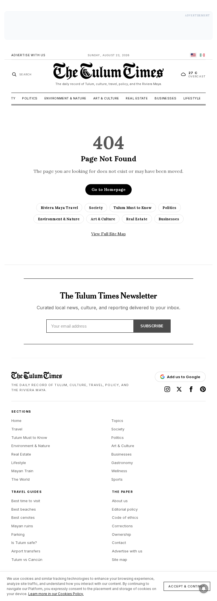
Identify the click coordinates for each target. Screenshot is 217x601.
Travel (16, 429)
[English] (193, 55)
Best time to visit (25, 500)
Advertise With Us (28, 55)
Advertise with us (127, 551)
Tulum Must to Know (132, 207)
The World (20, 479)
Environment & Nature (65, 98)
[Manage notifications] (203, 588)
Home (16, 420)
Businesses (165, 98)
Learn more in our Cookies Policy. (56, 594)
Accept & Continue (186, 586)
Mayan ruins (22, 526)
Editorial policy (125, 509)
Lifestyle (192, 98)
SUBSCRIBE (152, 326)
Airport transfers (25, 551)
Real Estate (137, 98)
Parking (18, 534)
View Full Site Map (108, 233)
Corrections (122, 526)
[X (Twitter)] (179, 389)
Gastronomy (122, 462)
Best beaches (23, 509)
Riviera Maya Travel (59, 207)
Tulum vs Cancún (26, 559)
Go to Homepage (108, 189)
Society (96, 207)
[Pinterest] (203, 389)
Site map (119, 559)
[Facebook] (191, 389)
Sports (117, 479)
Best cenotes (23, 517)
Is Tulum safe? (24, 542)
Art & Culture (106, 98)
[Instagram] (167, 389)
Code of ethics (125, 517)
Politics (30, 98)
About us (120, 500)
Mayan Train (22, 471)
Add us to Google (183, 376)
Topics (117, 420)
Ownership (121, 534)
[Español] (202, 55)
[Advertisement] (108, 25)
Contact (119, 542)
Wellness (119, 471)
